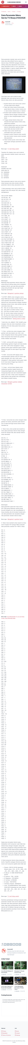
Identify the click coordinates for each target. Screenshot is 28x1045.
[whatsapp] (11, 944)
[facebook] (5, 944)
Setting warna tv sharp (19, 318)
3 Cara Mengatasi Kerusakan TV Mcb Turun (19, 988)
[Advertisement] (14, 41)
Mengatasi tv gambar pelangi (15, 293)
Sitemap (18, 1035)
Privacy (4, 1031)
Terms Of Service (6, 1035)
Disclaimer (4, 1033)
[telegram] (14, 944)
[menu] (2, 2)
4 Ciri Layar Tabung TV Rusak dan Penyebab (6, 987)
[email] (20, 944)
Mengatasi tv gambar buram (15, 519)
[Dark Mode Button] (26, 2)
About (17, 1031)
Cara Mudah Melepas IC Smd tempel (7, 971)
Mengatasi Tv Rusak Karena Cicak (19, 971)
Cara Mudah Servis (14, 2)
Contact (18, 1033)
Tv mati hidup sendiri (13, 149)
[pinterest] (17, 944)
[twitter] (8, 944)
